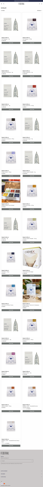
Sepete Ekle (11, 42)
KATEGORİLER (4, 471)
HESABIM (3, 474)
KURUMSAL (3, 476)
